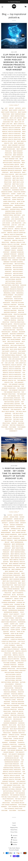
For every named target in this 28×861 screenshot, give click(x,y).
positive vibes (18, 327)
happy (13, 193)
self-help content (10, 726)
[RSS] (18, 18)
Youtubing (9, 429)
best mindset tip (18, 156)
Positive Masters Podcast (14, 311)
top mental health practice (14, 375)
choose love (8, 604)
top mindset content (16, 384)
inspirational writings (12, 215)
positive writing (9, 329)
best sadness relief (14, 576)
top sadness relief (14, 792)
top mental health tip (14, 379)
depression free (9, 608)
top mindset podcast (13, 780)
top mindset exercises (13, 387)
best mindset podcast (17, 563)
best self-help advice (13, 173)
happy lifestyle (7, 195)
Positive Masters (16, 848)
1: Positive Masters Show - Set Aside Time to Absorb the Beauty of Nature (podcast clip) (14, 473)
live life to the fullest (11, 643)
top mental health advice (12, 364)
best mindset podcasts (11, 565)
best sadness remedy (18, 579)
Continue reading (13, 105)
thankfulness (16, 746)
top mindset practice (12, 392)
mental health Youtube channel (15, 245)
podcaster (17, 296)
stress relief (18, 738)
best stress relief (18, 587)
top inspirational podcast (12, 355)
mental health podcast (10, 236)
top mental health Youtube (14, 778)
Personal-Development (13, 293)
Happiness (21, 621)
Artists (18, 108)
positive (7, 690)
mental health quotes (16, 656)
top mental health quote (15, 774)
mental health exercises (13, 234)
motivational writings (10, 285)
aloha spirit (18, 515)
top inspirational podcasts (13, 356)
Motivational (8, 263)
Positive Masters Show (13, 313)
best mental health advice (11, 125)
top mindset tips (14, 396)
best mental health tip (14, 140)
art (6, 108)
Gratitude (5, 620)
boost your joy (18, 600)
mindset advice (17, 248)
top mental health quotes (14, 776)
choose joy (21, 602)
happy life (21, 193)
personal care (9, 292)
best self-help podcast (11, 581)
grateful (18, 618)
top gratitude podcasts (13, 764)
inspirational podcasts (13, 637)
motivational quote (17, 277)
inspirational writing (13, 213)
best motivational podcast (13, 159)
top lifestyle (21, 362)
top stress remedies (9, 804)
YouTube (15, 844)
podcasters (8, 298)
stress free (7, 738)
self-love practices (17, 349)
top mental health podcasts (14, 373)
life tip (14, 224)
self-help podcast (15, 342)
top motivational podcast (14, 396)
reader (15, 331)
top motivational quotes (14, 402)
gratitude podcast (18, 620)
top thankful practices (13, 808)
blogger (20, 186)
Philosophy (19, 294)
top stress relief (17, 802)
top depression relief (14, 757)
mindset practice (17, 256)
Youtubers (22, 427)
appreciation (16, 528)
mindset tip (21, 257)
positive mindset (13, 705)
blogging (14, 187)
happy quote (15, 629)
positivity (20, 329)
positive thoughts (17, 715)
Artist (11, 108)
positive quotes (20, 324)
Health (12, 631)
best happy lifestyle (17, 110)
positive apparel (10, 691)
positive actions (18, 302)
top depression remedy (14, 760)
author (5, 110)
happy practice (17, 199)
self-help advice (14, 341)
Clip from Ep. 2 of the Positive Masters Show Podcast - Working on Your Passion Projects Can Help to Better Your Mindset (14, 62)
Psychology (6, 331)
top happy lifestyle (9, 351)
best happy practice (9, 112)
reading (5, 333)
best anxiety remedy (13, 539)
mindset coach (10, 250)
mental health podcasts (13, 237)
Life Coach (15, 217)
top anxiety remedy (12, 756)
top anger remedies (14, 750)
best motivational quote (14, 163)
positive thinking (10, 326)
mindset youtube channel (13, 261)
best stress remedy (13, 589)
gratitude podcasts (8, 621)
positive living (17, 308)
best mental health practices (14, 138)
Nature (23, 682)
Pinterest (15, 840)
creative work (6, 191)
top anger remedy (15, 751)
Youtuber (12, 427)
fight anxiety (14, 614)
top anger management (14, 747)
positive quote (6, 324)
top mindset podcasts (17, 390)
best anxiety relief (17, 536)
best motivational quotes (14, 165)
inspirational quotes (13, 211)
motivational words (13, 281)
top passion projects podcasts (14, 406)
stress (21, 736)
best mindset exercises (13, 148)
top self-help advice (13, 410)
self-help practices (9, 347)
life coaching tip (17, 219)
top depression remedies (13, 759)
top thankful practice (17, 806)
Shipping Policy (14, 827)
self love (17, 337)
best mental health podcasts (13, 134)
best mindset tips (11, 158)
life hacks (6, 222)
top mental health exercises (14, 369)
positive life (13, 306)
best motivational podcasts (14, 161)
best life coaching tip (15, 118)
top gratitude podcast (14, 762)
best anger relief (19, 532)
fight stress (9, 618)
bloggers (5, 187)
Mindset (7, 248)
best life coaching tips (13, 120)
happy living (15, 627)
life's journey (9, 226)
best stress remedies (12, 588)
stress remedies (11, 740)
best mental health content (15, 126)
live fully (21, 641)
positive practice (10, 709)
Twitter (15, 837)
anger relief (19, 518)
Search (14, 823)
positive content (10, 304)
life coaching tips (9, 221)
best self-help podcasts (13, 582)
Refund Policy (14, 829)
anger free (14, 517)
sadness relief (17, 721)
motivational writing (13, 283)
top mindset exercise (12, 386)
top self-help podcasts (15, 797)
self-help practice (18, 345)
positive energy (17, 693)
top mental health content (14, 365)
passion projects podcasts (13, 291)
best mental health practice (14, 136)
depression (21, 606)
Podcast (9, 296)
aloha (10, 515)
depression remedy (11, 612)
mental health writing (10, 658)
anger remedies (7, 520)
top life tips (9, 362)
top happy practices (17, 353)
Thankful (21, 742)
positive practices (17, 322)
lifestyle (19, 226)
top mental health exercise (14, 367)
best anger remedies (9, 534)
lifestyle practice (17, 639)
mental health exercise (16, 232)
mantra (19, 645)
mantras (7, 647)
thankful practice (10, 744)
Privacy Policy (14, 832)
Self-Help (21, 725)
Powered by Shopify (14, 850)
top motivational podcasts (13, 398)
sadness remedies (10, 723)
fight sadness (18, 616)
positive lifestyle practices (13, 697)
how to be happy (17, 203)
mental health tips (18, 242)
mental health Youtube (11, 244)
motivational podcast (17, 670)
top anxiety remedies (16, 754)
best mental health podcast (14, 132)
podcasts (6, 302)
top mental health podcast (14, 371)
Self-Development (14, 339)
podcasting (18, 298)
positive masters (10, 310)
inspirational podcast (13, 635)
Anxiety (5, 522)
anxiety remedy (9, 526)
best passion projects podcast (13, 167)
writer (14, 423)
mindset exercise (17, 252)
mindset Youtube (18, 259)
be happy (12, 530)
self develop (6, 335)
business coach (18, 189)
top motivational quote (14, 400)
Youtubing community (16, 430)
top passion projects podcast (13, 404)
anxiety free (14, 522)
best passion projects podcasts (13, 169)
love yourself (9, 645)
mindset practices (8, 257)
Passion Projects (17, 287)
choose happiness (8, 602)
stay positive (13, 736)
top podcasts (16, 409)
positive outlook (17, 318)
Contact (14, 825)
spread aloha (14, 734)
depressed (11, 606)
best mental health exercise (14, 128)
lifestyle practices (9, 641)
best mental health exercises (13, 130)
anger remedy (20, 520)
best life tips (7, 123)
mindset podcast (10, 254)
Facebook (14, 835)
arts (24, 108)
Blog (4, 14)
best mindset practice (13, 566)
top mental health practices (13, 377)
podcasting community (13, 300)
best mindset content (16, 145)
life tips (21, 224)
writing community (17, 425)
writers (21, 423)
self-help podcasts (17, 728)
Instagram (14, 842)
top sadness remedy (17, 795)
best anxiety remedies (11, 538)
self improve (17, 335)
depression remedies (16, 610)
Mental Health (7, 228)
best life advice (16, 118)
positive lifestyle (19, 695)
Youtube (4, 427)
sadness (7, 721)
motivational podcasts (13, 672)
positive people (10, 320)
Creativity (6, 193)
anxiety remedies (16, 524)
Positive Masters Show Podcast (15, 315)
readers (22, 331)
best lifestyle (19, 123)
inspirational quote (17, 209)
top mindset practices (13, 393)
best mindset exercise (11, 147)
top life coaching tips (10, 361)
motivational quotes (13, 279)
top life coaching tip (17, 359)
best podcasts (15, 172)
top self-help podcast (9, 796)
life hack (21, 221)
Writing (5, 425)
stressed (12, 742)
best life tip (19, 121)
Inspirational (8, 205)
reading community (17, 333)
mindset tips (6, 259)
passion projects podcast (13, 289)
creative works (20, 191)
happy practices (9, 201)
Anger (6, 517)
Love (23, 643)
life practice (16, 222)
